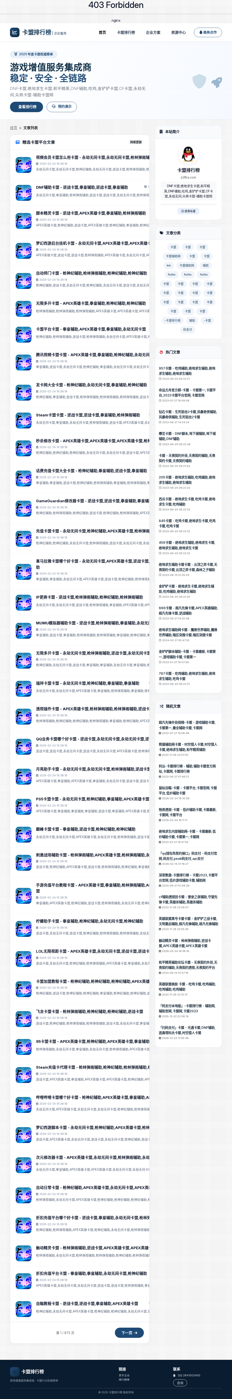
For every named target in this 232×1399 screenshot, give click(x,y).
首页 (102, 32)
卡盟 (173, 247)
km (169, 265)
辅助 (206, 265)
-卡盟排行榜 (172, 320)
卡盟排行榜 (126, 32)
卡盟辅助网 (173, 256)
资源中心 (178, 32)
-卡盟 (207, 320)
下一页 (127, 1333)
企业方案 (153, 32)
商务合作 (210, 32)
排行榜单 (124, 1379)
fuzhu (171, 274)
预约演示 (64, 106)
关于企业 (124, 1375)
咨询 (180, 1383)
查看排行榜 (27, 106)
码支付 (187, 329)
